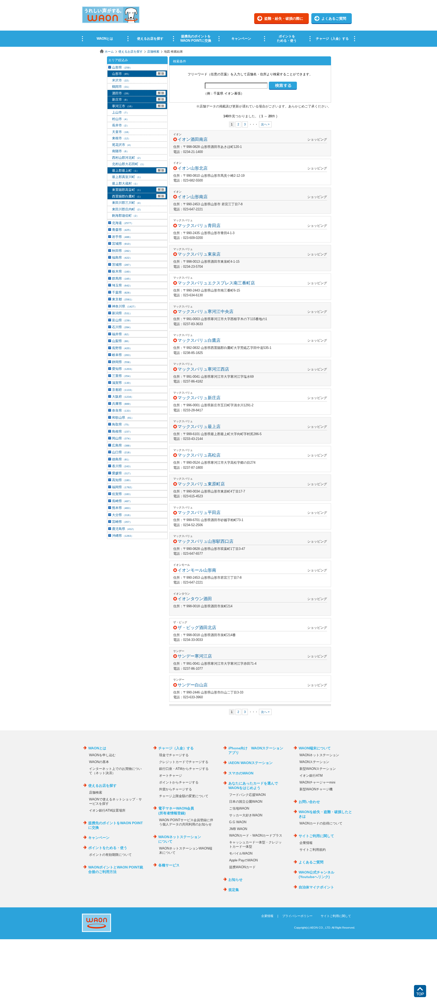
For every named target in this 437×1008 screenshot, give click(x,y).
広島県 (122, 445)
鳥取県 (121, 424)
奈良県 (122, 410)
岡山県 (122, 438)
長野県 (122, 348)
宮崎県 (122, 522)
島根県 (122, 431)
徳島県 (121, 459)
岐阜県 (122, 355)
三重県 (122, 376)
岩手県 (122, 237)
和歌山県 (123, 417)
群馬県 (122, 278)
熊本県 (122, 508)
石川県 (122, 327)
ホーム (109, 51)
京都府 (123, 390)
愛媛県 (122, 473)
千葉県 (122, 292)
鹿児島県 (123, 529)
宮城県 (122, 243)
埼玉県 (122, 285)
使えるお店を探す (130, 51)
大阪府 (123, 396)
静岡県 (122, 362)
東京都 (123, 299)
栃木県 (122, 271)
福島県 (122, 257)
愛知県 (123, 369)
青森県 (122, 230)
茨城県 (122, 264)
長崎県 (122, 501)
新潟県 (122, 313)
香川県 (122, 466)
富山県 (122, 320)
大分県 (122, 515)
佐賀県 (122, 494)
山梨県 (121, 341)
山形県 (122, 67)
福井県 (121, 334)
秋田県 (122, 251)
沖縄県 (123, 535)
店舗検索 (153, 51)
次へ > (265, 124)
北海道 (123, 223)
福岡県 (123, 487)
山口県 (122, 452)
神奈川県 (124, 306)
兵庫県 (122, 404)
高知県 (122, 480)
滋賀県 (122, 383)
